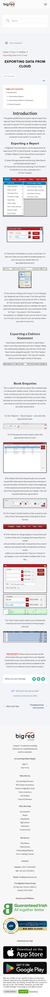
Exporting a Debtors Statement (21, 100)
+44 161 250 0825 (26, 871)
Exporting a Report (16, 96)
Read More (33, 992)
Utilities (22, 52)
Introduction (12, 92)
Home (5, 52)
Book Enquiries (15, 104)
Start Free (25, 768)
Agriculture (25, 822)
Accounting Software (24, 781)
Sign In (25, 764)
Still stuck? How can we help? (27, 691)
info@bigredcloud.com (28, 877)
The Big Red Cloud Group (25, 883)
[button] (45, 4)
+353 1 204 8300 (28, 867)
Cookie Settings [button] (10, 991)
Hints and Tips (12, 706)
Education (25, 826)
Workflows (25, 843)
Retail (25, 815)
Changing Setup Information (37, 706)
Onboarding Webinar (25, 850)
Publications (25, 847)
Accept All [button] (23, 991)
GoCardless (25, 796)
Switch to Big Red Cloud (25, 788)
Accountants (25, 811)
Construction (25, 830)
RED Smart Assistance (25, 785)
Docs (13, 52)
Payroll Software (25, 799)
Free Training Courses (25, 854)
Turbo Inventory (25, 792)
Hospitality (24, 819)
